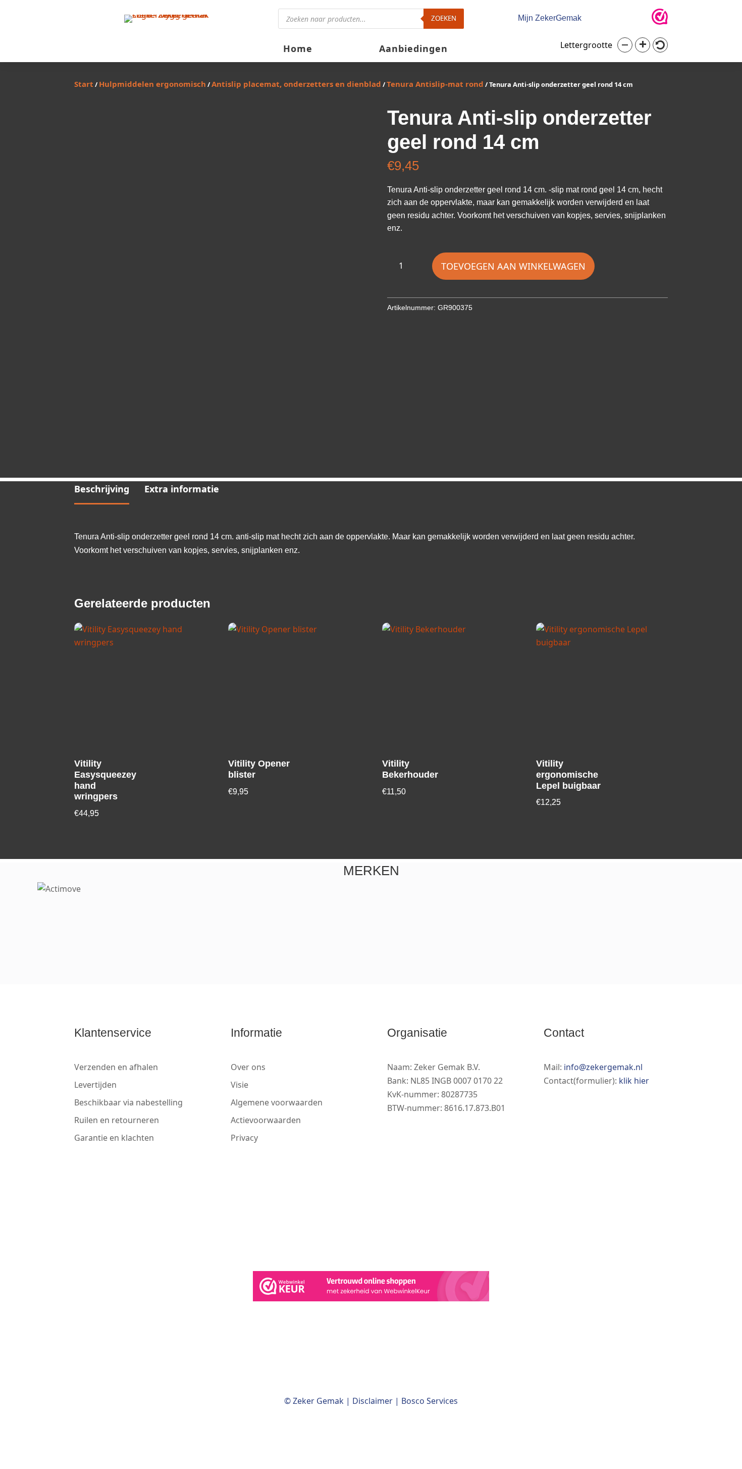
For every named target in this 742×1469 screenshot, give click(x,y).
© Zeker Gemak (314, 1400)
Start (83, 84)
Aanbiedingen (413, 50)
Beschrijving (101, 489)
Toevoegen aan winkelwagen (513, 266)
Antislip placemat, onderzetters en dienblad (296, 84)
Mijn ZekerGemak (549, 18)
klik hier (634, 1080)
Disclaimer (372, 1400)
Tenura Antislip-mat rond (435, 84)
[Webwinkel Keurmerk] (371, 1288)
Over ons (248, 1067)
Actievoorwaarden (266, 1120)
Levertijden (95, 1084)
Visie (239, 1084)
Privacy (244, 1137)
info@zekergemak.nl (603, 1067)
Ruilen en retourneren (116, 1120)
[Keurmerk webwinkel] (660, 19)
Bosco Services (429, 1400)
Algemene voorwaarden (277, 1102)
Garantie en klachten (114, 1137)
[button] (624, 45)
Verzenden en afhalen (116, 1067)
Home (297, 50)
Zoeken (443, 18)
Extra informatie (181, 489)
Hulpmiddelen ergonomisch (152, 84)
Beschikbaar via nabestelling (128, 1102)
